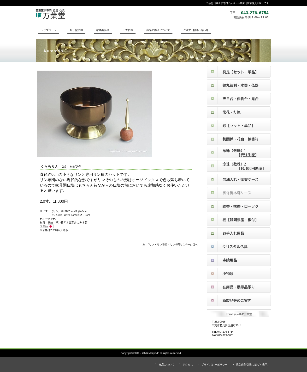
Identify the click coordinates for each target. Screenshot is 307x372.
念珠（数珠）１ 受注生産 (239, 152)
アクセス (188, 364)
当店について (166, 364)
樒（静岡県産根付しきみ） (239, 220)
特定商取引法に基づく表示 (251, 364)
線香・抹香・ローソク (239, 206)
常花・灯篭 (239, 112)
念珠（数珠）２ (239, 166)
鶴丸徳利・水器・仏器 (239, 85)
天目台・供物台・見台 (239, 98)
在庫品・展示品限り (239, 287)
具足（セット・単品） (239, 72)
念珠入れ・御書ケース (239, 179)
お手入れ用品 (239, 233)
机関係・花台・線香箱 (239, 139)
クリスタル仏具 (239, 246)
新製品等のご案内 (239, 300)
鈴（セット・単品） (239, 125)
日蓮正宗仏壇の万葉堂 (102, 14)
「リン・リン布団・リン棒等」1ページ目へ (172, 244)
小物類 (239, 273)
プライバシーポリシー (214, 364)
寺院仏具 (239, 260)
